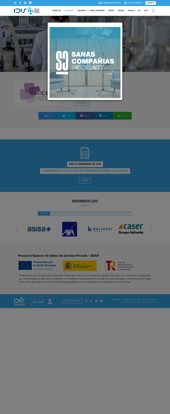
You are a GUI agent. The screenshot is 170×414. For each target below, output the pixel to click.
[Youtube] (25, 2)
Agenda (121, 11)
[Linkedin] (30, 2)
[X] (20, 2)
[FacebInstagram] (15, 2)
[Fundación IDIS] (27, 11)
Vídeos (111, 11)
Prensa (131, 11)
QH (139, 11)
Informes (82, 11)
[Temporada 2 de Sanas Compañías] (85, 62)
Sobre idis (56, 11)
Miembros (69, 11)
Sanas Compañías (97, 11)
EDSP (146, 11)
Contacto (151, 3)
